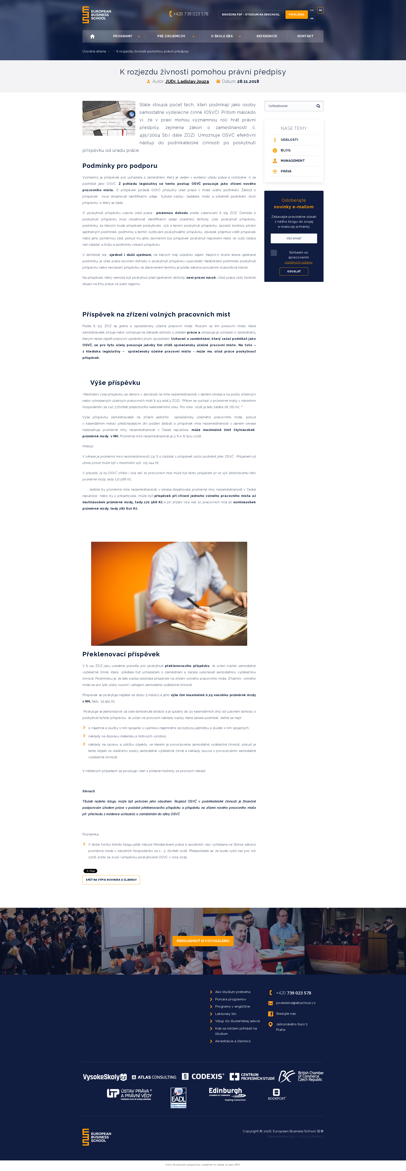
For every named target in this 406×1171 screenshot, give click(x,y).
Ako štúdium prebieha (232, 992)
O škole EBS (222, 36)
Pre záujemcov (171, 36)
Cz (312, 10)
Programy (122, 36)
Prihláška (296, 14)
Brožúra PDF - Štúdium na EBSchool (251, 14)
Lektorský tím (225, 1014)
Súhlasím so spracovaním (299, 257)
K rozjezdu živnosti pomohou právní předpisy (153, 51)
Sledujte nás (286, 1014)
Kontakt (306, 36)
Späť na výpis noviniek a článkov (111, 879)
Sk (320, 10)
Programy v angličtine (232, 1006)
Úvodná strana (94, 51)
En (312, 18)
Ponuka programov (230, 999)
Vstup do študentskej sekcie (237, 1021)
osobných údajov (299, 262)
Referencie (267, 36)
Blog (286, 150)
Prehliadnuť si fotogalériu (203, 941)
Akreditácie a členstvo (233, 1041)
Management (293, 161)
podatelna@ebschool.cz (296, 1003)
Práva (286, 171)
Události (289, 140)
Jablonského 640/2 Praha (292, 1027)
